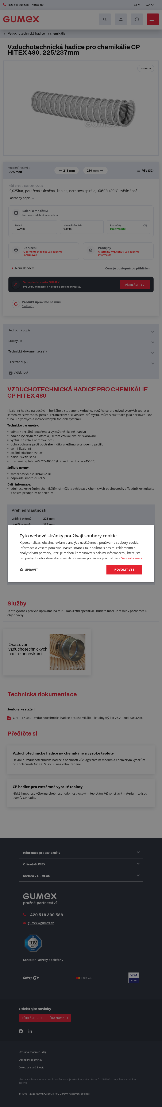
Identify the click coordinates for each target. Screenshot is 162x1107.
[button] (29, 569)
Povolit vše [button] (124, 570)
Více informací (131, 558)
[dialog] (81, 553)
